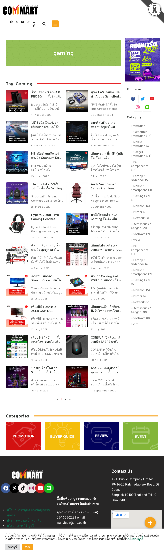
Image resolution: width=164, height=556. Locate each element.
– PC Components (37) (139, 250)
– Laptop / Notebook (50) (140, 178)
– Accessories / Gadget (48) (141, 310)
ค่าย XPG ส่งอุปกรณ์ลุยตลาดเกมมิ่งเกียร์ (105, 370)
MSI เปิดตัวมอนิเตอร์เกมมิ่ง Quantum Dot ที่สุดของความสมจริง (46, 157)
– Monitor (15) (140, 290)
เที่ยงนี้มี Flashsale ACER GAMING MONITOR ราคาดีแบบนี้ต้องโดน (46, 313)
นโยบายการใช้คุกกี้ (20, 526)
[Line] (34, 22)
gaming (63, 52)
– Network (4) (140, 218)
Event (135, 324)
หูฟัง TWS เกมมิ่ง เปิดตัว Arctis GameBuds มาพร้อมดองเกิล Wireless (105, 98)
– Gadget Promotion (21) (141, 154)
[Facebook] (6, 488)
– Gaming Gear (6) (140, 282)
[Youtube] (22, 22)
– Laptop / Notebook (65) (140, 262)
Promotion (138, 126)
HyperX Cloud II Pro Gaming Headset (45, 216)
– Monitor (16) (140, 206)
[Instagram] (28, 22)
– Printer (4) (139, 296)
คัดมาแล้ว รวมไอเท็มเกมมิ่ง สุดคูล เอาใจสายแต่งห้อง (46, 249)
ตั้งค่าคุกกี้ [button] (12, 547)
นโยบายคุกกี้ (135, 539)
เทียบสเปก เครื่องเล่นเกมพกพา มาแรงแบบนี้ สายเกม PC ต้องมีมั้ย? (107, 249)
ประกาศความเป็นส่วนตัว (24, 520)
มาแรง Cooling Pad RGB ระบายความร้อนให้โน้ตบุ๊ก (106, 280)
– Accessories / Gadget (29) (141, 226)
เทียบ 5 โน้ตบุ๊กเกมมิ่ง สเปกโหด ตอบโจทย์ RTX (45, 341)
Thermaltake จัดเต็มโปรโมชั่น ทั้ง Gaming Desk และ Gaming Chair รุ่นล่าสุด (46, 190)
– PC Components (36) (139, 166)
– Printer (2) (139, 212)
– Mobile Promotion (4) (140, 144)
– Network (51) (141, 302)
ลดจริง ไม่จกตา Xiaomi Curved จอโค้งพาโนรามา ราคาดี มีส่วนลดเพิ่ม (47, 282)
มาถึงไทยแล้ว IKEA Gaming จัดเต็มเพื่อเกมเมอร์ (104, 218)
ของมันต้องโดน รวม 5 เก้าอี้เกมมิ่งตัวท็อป (45, 370)
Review (135, 240)
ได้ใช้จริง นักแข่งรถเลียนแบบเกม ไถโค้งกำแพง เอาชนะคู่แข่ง (46, 127)
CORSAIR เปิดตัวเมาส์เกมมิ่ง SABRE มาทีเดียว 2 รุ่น (105, 341)
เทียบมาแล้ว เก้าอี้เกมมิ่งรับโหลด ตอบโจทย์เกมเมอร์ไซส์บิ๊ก (106, 311)
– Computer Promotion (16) (141, 134)
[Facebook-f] (11, 22)
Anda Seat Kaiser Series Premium (103, 186)
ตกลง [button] (27, 547)
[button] (44, 24)
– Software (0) (140, 318)
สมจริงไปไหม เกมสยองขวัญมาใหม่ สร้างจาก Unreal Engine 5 (103, 129)
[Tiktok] (34, 25)
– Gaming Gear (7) (140, 198)
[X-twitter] (17, 22)
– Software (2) (140, 234)
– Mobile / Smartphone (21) (142, 272)
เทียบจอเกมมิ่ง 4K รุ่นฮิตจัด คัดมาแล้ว (107, 155)
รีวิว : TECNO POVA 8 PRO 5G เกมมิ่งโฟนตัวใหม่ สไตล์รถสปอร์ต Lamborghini (46, 98)
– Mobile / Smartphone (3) (141, 188)
